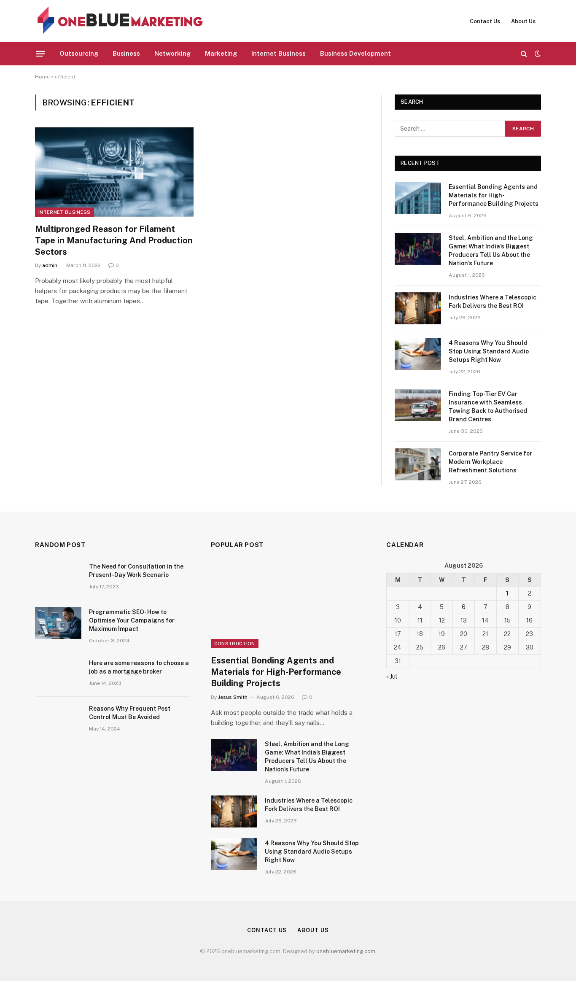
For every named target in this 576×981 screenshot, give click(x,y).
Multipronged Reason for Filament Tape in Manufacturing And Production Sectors (114, 240)
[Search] (524, 53)
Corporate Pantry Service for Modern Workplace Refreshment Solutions (490, 462)
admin (49, 265)
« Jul (391, 676)
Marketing (221, 53)
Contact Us (485, 21)
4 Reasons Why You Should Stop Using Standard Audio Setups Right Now (489, 351)
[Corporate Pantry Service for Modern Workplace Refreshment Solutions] (418, 464)
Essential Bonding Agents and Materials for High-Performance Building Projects (493, 195)
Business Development (355, 53)
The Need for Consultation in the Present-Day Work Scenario (136, 570)
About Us (523, 21)
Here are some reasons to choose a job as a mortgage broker (139, 667)
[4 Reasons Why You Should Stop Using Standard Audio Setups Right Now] (418, 354)
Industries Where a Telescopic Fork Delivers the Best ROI (492, 301)
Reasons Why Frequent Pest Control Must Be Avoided (129, 712)
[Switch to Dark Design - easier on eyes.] (537, 53)
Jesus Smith (233, 697)
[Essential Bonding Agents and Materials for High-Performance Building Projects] (418, 198)
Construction (234, 643)
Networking (172, 53)
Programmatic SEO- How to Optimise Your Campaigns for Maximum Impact (132, 620)
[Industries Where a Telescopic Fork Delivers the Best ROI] (418, 308)
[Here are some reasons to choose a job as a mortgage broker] (58, 674)
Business (126, 53)
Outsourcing (78, 53)
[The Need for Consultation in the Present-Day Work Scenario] (58, 577)
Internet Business (278, 53)
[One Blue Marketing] (120, 21)
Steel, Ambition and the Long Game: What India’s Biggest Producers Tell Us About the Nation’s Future (491, 250)
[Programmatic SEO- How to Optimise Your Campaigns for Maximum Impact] (58, 623)
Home (42, 77)
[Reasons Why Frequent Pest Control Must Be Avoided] (58, 719)
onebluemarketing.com (345, 951)
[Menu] (40, 53)
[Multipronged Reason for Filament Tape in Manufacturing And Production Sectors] (114, 172)
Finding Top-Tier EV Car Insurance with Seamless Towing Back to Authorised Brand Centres (488, 407)
